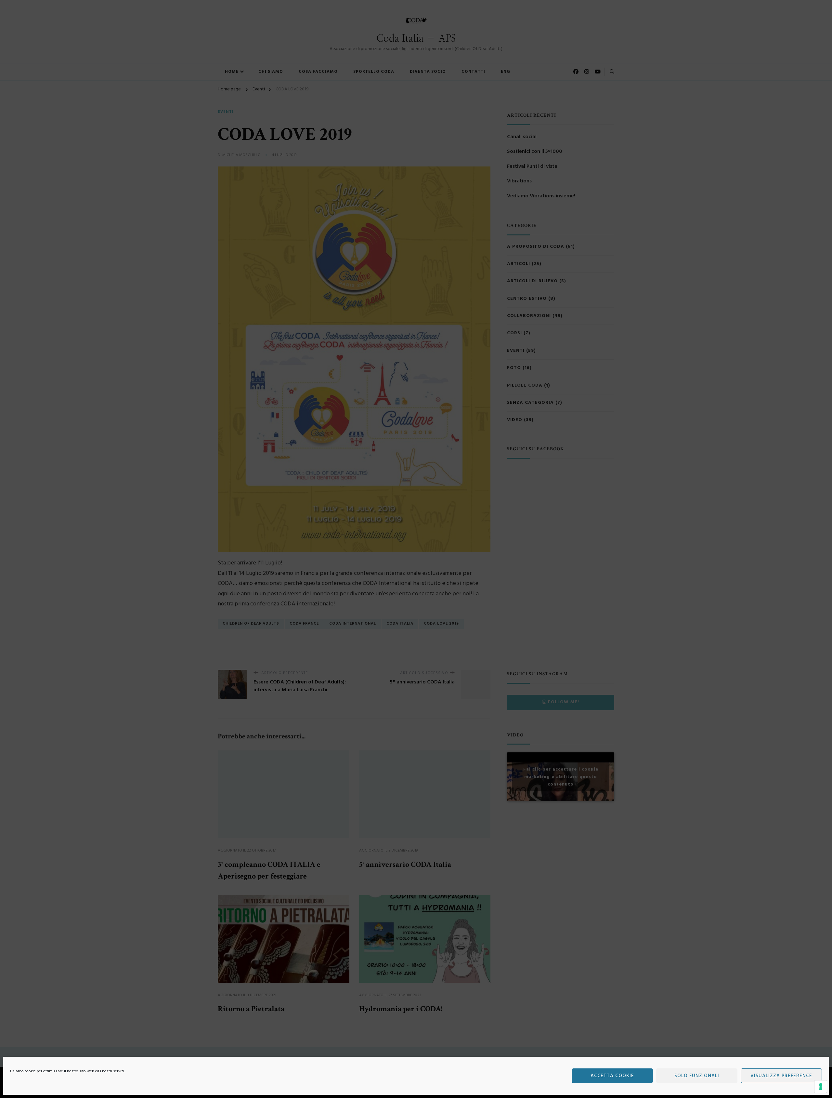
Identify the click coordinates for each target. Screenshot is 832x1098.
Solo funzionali (696, 1076)
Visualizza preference (781, 1076)
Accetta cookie (612, 1076)
